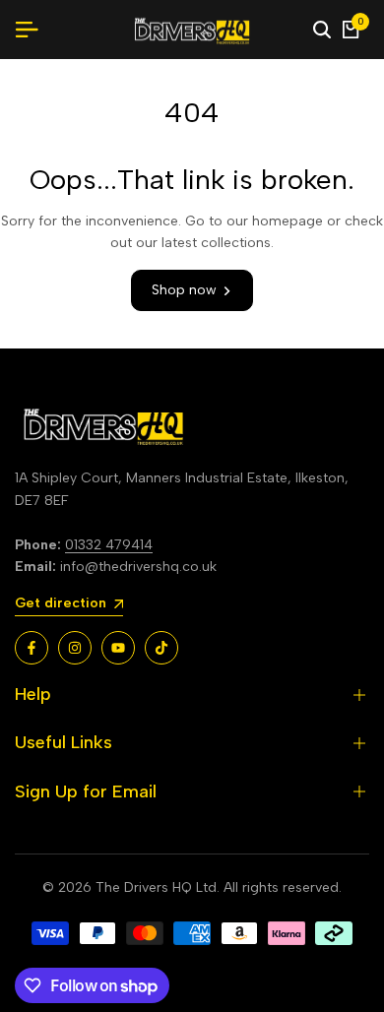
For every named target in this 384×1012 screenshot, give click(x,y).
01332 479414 (109, 545)
